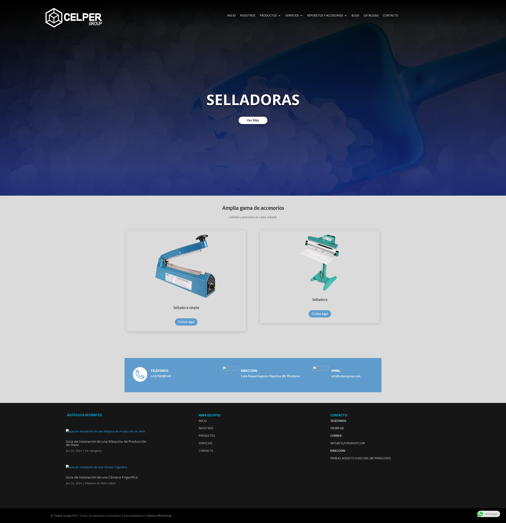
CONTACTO (390, 15)
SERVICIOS (292, 15)
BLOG (355, 15)
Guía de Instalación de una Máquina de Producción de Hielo (106, 443)
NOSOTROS (247, 15)
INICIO (231, 15)
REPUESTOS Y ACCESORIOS (325, 15)
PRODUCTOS (268, 15)
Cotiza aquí (186, 322)
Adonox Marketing (159, 515)
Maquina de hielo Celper (100, 483)
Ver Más (253, 120)
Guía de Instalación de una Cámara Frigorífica (102, 477)
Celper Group (63, 515)
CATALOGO (371, 15)
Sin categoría (93, 451)
